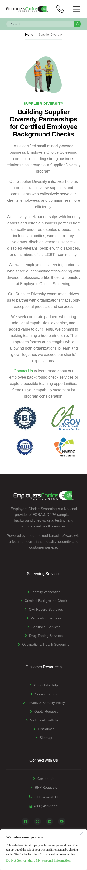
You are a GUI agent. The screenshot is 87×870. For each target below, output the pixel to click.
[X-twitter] (37, 821)
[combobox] (40, 24)
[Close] (82, 833)
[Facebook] (25, 821)
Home (29, 34)
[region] (43, 849)
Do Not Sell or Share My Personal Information (38, 860)
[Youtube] (61, 821)
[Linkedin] (49, 821)
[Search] (77, 24)
